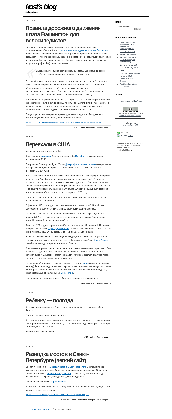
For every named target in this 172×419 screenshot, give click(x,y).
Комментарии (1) (104, 127)
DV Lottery (80, 156)
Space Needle (101, 240)
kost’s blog (41, 6)
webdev (74, 400)
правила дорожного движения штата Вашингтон (83, 50)
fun (68, 400)
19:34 (80, 283)
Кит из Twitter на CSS (128, 65)
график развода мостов (59, 373)
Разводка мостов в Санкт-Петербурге (67, 367)
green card (46, 156)
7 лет (122, 71)
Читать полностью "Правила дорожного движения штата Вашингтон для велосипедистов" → (65, 122)
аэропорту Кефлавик (58, 228)
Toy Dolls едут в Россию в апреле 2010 (130, 75)
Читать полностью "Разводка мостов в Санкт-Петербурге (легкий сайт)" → (57, 395)
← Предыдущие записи (37, 409)
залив (86, 263)
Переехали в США (48, 144)
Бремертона (67, 273)
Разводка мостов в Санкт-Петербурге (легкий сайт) (57, 357)
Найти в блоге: (123, 27)
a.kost (130, 136)
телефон (91, 400)
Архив (118, 94)
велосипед (90, 127)
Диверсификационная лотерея (80, 164)
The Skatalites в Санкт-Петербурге (129, 85)
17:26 (86, 337)
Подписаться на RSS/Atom (130, 101)
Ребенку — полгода (49, 300)
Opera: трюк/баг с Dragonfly (127, 80)
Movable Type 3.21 (130, 125)
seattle (82, 127)
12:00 (63, 400)
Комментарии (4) (104, 283)
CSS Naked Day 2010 (129, 68)
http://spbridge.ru (59, 381)
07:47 (76, 127)
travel (93, 283)
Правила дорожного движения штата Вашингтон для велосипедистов (63, 34)
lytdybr (87, 283)
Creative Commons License (130, 116)
